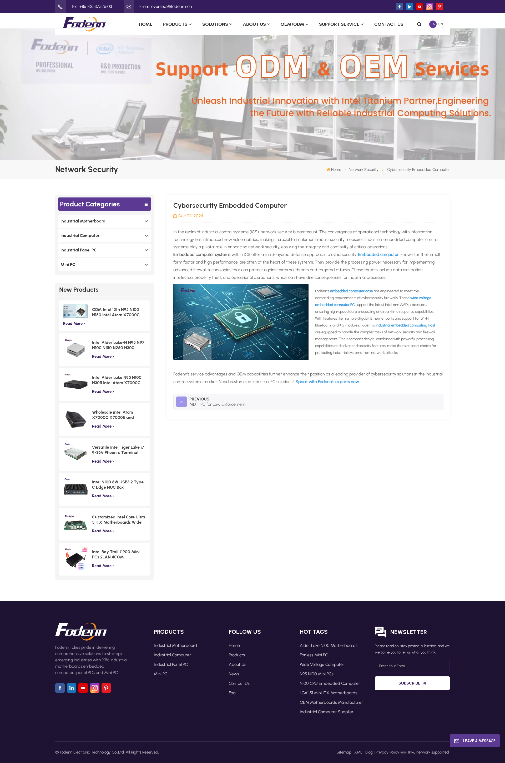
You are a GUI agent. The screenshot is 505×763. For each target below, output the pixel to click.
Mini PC (67, 264)
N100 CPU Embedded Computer (330, 683)
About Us (254, 24)
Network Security (363, 169)
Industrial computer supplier (327, 711)
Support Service (339, 24)
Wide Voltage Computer (322, 664)
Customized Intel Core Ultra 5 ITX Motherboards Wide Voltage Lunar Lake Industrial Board (118, 519)
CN (440, 24)
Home (146, 24)
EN (433, 24)
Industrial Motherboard (82, 221)
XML (358, 752)
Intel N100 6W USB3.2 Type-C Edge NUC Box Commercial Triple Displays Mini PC (118, 484)
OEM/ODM (292, 24)
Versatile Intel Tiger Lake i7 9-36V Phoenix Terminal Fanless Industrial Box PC (118, 450)
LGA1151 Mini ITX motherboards (328, 692)
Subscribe (409, 683)
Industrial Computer (79, 235)
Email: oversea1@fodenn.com (166, 6)
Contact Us (388, 24)
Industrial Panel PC (78, 249)
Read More (73, 323)
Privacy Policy (387, 752)
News (234, 673)
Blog (369, 752)
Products (175, 24)
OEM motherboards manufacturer (331, 702)
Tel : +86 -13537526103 (91, 6)
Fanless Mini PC (314, 654)
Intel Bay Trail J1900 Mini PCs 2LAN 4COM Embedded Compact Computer (116, 554)
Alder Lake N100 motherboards (328, 645)
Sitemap (344, 752)
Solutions (215, 24)
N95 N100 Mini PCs (317, 673)
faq (232, 692)
